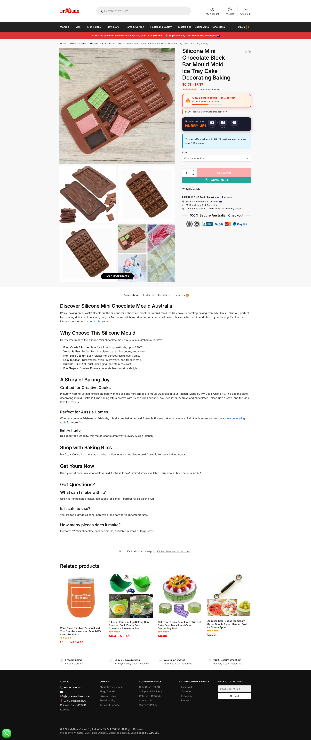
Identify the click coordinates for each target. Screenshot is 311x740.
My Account (212, 13)
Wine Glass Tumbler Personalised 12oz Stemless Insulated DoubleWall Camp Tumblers (81, 631)
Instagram (186, 696)
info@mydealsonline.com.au (75, 696)
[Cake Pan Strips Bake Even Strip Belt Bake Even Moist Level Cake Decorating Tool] (180, 596)
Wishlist (230, 13)
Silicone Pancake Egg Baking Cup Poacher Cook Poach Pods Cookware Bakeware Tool (129, 625)
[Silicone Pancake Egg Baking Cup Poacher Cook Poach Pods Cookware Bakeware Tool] (131, 596)
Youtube (186, 691)
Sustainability (107, 700)
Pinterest (186, 700)
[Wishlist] (99, 578)
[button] (244, 27)
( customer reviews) (209, 89)
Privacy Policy (108, 696)
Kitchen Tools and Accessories (106, 43)
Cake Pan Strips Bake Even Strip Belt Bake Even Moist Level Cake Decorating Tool (179, 625)
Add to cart (224, 172)
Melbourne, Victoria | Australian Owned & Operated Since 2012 (109, 732)
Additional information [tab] (156, 295)
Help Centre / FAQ (149, 687)
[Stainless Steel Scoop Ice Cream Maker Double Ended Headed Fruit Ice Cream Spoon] (229, 595)
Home (63, 43)
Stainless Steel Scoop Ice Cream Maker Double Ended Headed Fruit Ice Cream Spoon (227, 624)
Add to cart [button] (229, 642)
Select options (82, 649)
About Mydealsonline (112, 687)
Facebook (186, 687)
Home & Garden (78, 43)
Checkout (245, 13)
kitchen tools (92, 321)
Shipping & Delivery (150, 691)
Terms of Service (110, 705)
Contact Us (145, 700)
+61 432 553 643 (73, 687)
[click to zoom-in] (117, 106)
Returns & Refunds (150, 696)
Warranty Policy (148, 705)
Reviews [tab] (181, 295)
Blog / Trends (107, 691)
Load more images (117, 276)
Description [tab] (130, 295)
